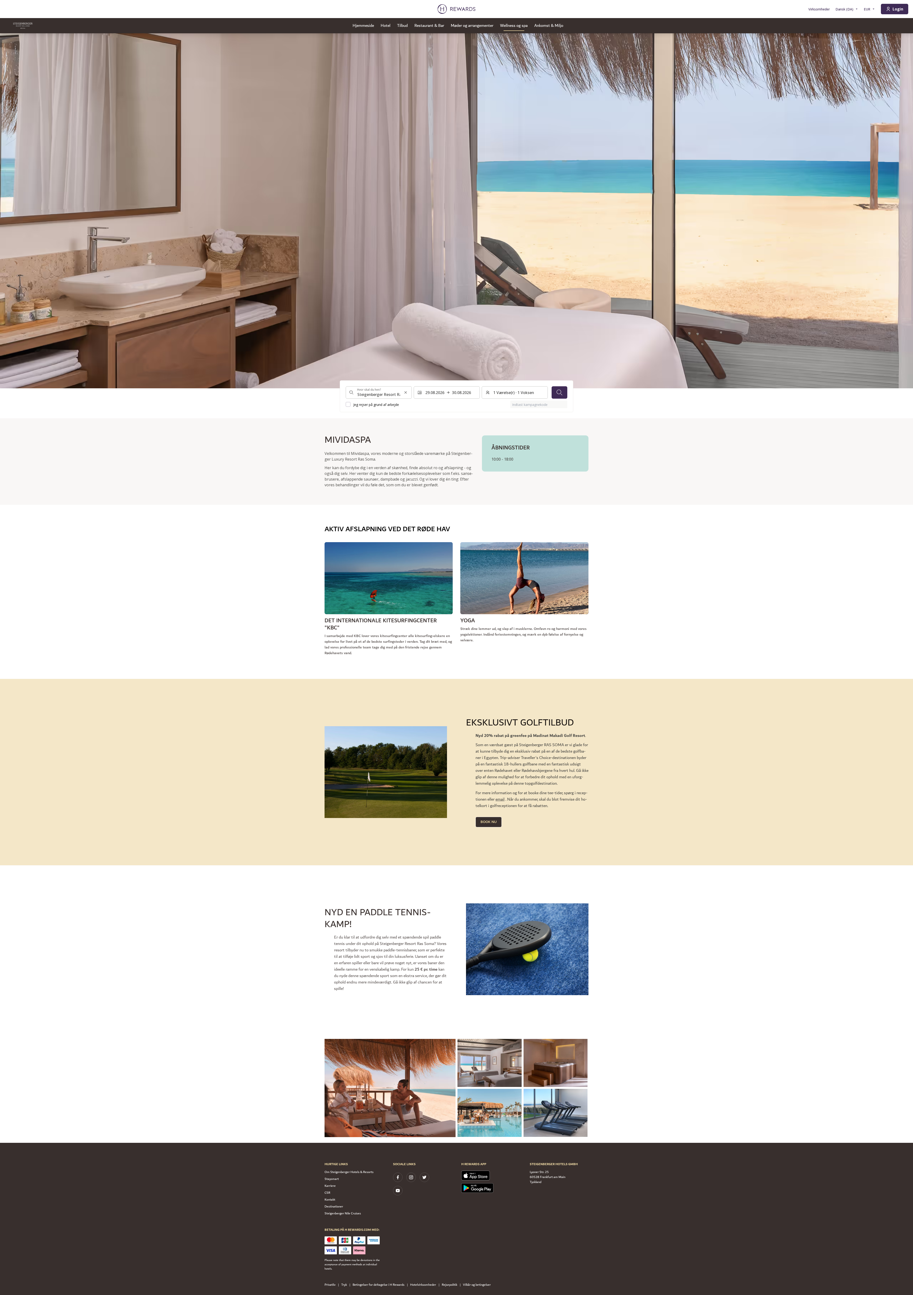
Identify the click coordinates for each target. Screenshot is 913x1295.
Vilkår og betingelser (477, 1284)
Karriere (330, 1186)
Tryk (344, 1284)
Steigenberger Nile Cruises (343, 1213)
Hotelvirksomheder (423, 1284)
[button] (390, 1088)
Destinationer (334, 1206)
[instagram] (411, 1177)
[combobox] (379, 392)
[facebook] (398, 1177)
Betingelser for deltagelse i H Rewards (378, 1284)
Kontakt (330, 1199)
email (500, 799)
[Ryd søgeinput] (405, 392)
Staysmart (332, 1179)
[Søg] (559, 392)
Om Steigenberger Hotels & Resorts (349, 1172)
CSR (327, 1193)
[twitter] (424, 1177)
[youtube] (398, 1190)
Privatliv (330, 1284)
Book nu (489, 822)
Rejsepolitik (449, 1284)
